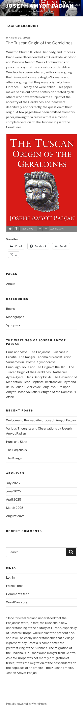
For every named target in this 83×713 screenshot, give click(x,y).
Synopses (13, 325)
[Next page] (16, 228)
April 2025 (13, 499)
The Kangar (14, 458)
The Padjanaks (16, 450)
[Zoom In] (46, 228)
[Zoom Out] (40, 228)
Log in (10, 577)
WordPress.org (17, 602)
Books (10, 309)
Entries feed (15, 586)
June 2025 (13, 491)
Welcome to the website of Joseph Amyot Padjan (41, 420)
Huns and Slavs (17, 442)
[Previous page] (10, 228)
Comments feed (17, 594)
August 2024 (15, 516)
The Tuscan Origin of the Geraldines (39, 43)
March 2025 (14, 508)
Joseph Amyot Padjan (40, 6)
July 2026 (13, 483)
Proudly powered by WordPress (26, 703)
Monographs (15, 317)
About (10, 284)
